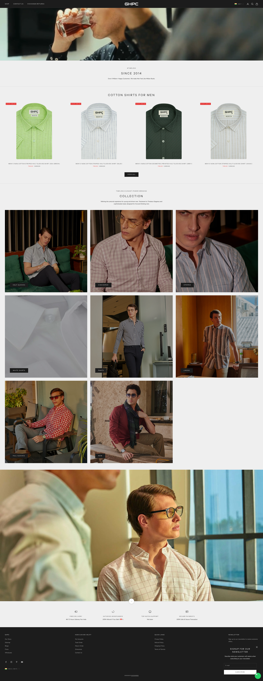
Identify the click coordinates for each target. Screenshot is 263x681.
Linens (187, 370)
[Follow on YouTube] (22, 662)
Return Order (79, 646)
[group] (131, 535)
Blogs (7, 646)
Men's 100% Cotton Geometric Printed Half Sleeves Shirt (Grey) (164, 163)
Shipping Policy (159, 646)
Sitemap (7, 643)
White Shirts (19, 370)
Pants (101, 370)
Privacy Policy (159, 639)
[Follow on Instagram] (11, 662)
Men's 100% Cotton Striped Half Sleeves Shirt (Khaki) (228, 163)
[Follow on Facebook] (6, 662)
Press (7, 649)
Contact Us (18, 4)
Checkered (103, 285)
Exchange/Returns (36, 4)
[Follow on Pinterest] (17, 662)
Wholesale (8, 653)
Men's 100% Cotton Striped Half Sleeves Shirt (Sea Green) (34, 163)
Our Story (8, 639)
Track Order (78, 643)
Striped (187, 285)
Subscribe (240, 672)
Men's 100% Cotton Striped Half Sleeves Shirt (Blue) (99, 163)
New (100, 456)
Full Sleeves (19, 456)
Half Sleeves (19, 285)
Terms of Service (160, 649)
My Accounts (79, 639)
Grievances (78, 649)
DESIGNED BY (132, 675)
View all (131, 174)
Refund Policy (159, 643)
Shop (7, 4)
